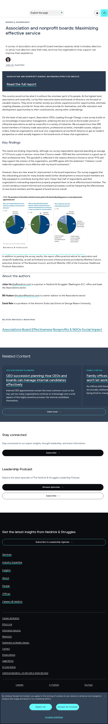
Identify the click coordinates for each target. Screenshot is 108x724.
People (6, 586)
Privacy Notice (8, 655)
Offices (6, 594)
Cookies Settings (54, 717)
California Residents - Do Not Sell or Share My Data (25, 673)
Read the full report (21, 84)
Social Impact (92, 329)
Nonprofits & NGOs (67, 329)
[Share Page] (97, 13)
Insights (6, 570)
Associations (11, 329)
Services (7, 555)
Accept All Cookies (67, 707)
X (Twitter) (54, 685)
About (5, 578)
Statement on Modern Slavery (15, 643)
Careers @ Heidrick (12, 602)
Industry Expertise (12, 562)
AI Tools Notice (9, 667)
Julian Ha (10, 65)
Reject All (41, 707)
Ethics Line (7, 624)
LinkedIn (19, 685)
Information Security (11, 630)
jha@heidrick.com (22, 284)
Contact (6, 649)
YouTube (88, 685)
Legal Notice (8, 661)
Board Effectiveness (37, 329)
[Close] (105, 696)
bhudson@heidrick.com (27, 296)
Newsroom (7, 636)
